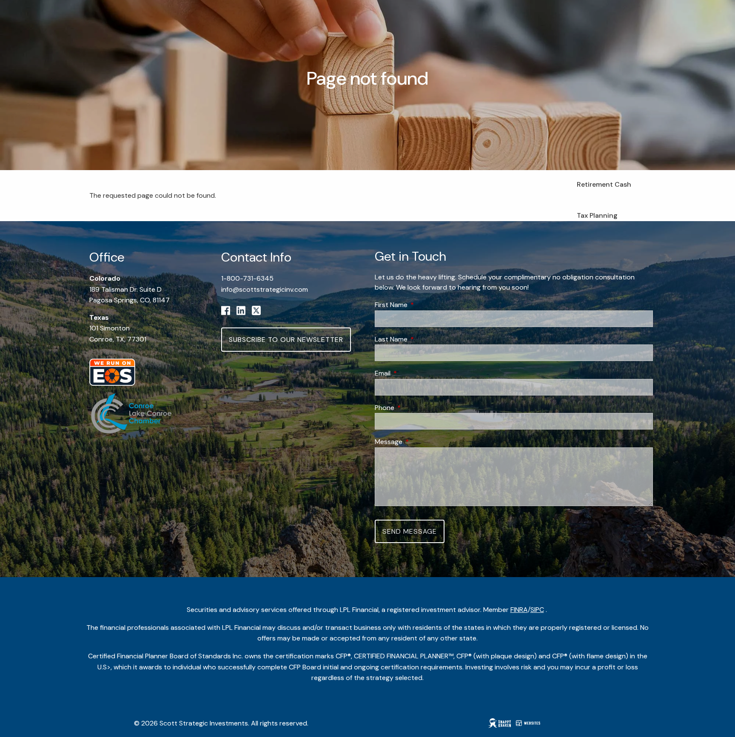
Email (415, 373)
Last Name (424, 339)
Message (421, 441)
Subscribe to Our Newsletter (286, 339)
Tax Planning (597, 215)
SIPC (537, 609)
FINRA (519, 609)
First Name (424, 304)
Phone (417, 407)
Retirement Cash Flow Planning (604, 190)
